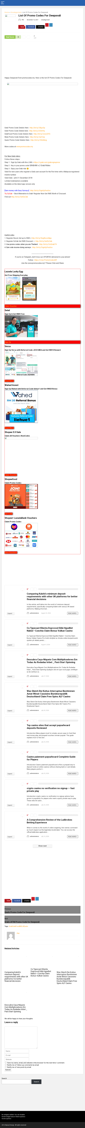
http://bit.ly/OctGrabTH (48, 244)
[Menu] (2, 3)
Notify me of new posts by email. (19, 1067)
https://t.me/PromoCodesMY (45, 260)
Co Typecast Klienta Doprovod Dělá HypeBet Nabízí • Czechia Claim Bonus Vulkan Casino (50, 629)
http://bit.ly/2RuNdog (39, 140)
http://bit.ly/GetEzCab (19, 197)
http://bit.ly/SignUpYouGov (40, 190)
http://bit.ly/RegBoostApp (42, 238)
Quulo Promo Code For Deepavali (20, 912)
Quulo (26, 926)
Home (7, 12)
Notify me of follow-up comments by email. (23, 1065)
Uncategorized (16, 12)
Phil (22, 20)
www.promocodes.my (24, 147)
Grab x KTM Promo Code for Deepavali (22, 922)
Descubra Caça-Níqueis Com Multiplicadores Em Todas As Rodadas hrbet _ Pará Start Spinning (52, 661)
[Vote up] (35, 589)
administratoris (34, 613)
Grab (10, 926)
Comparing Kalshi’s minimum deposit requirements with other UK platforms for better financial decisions (52, 596)
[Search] (81, 3)
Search (4, 1078)
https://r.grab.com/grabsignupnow (47, 162)
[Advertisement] (42, 60)
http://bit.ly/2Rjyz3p (37, 128)
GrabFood (15, 926)
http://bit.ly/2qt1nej (37, 137)
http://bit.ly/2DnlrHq (37, 131)
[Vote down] (31, 589)
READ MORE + (72, 613)
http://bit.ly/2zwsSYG (42, 134)
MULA (21, 926)
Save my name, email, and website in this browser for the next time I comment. (36, 1063)
